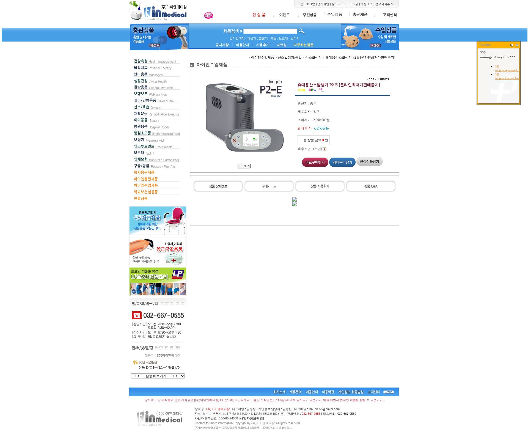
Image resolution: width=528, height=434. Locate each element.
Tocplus (485, 45)
